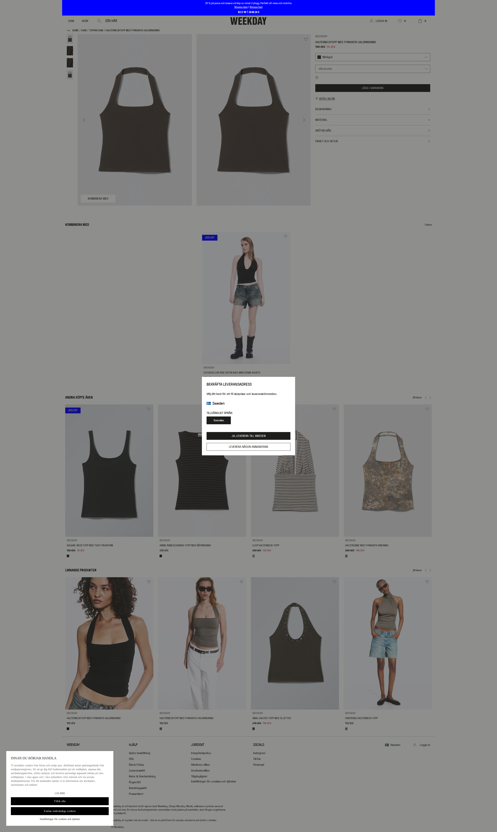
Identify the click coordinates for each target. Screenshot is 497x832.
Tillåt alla (60, 801)
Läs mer (60, 793)
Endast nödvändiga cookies (60, 811)
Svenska (219, 420)
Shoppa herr (256, 7)
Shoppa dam (241, 7)
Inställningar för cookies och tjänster (60, 819)
